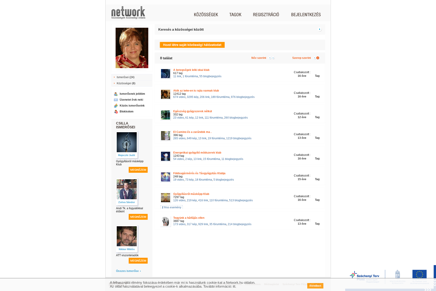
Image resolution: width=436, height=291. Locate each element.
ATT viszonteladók (127, 255)
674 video (179, 97)
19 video (178, 179)
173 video (179, 224)
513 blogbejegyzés (241, 200)
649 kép (192, 138)
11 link (177, 76)
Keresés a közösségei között (181, 29)
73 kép (189, 179)
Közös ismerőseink (132, 105)
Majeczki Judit (126, 155)
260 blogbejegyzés (236, 117)
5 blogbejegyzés (223, 179)
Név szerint (258, 58)
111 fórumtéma (214, 117)
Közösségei (124, 83)
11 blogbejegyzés (232, 159)
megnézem (138, 170)
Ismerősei (123, 77)
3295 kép (192, 97)
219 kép (192, 200)
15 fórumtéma (211, 159)
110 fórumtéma (218, 200)
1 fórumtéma (190, 76)
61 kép (189, 117)
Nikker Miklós (127, 249)
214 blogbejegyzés (239, 224)
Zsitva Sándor (126, 202)
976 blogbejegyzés (243, 97)
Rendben (315, 285)
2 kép (188, 159)
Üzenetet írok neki (131, 99)
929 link (203, 224)
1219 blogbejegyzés (238, 138)
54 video (178, 159)
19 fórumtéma (216, 138)
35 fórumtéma (217, 224)
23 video (178, 117)
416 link (203, 200)
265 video (179, 138)
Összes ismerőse (127, 271)
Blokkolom (127, 111)
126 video (179, 200)
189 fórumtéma (220, 97)
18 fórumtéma (203, 179)
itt (234, 286)
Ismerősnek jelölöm (132, 93)
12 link (199, 117)
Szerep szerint (301, 58)
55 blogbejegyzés (210, 76)
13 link (202, 138)
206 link (205, 97)
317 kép (192, 224)
